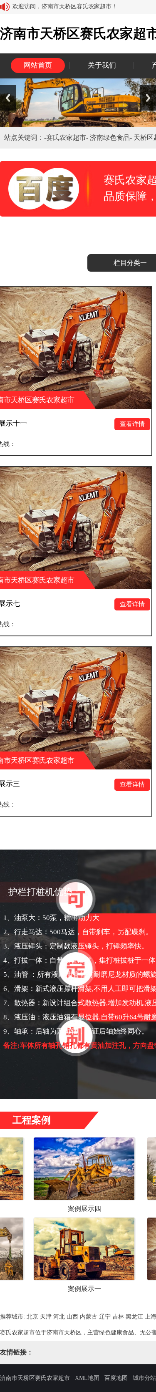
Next (148, 98)
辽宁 (105, 1317)
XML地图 (87, 1378)
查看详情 (99, 424)
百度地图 (116, 1378)
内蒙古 (88, 1317)
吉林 (118, 1317)
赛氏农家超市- (68, 137)
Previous (8, 98)
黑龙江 (134, 1317)
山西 (72, 1317)
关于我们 (102, 65)
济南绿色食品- (112, 137)
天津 (46, 1317)
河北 (59, 1317)
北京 (32, 1317)
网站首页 (38, 65)
